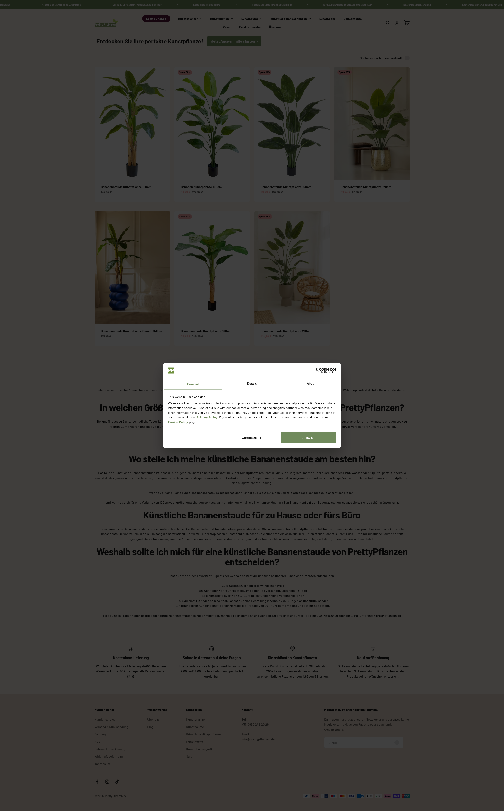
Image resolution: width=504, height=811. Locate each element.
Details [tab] (252, 383)
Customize (249, 437)
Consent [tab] (193, 384)
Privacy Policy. (207, 417)
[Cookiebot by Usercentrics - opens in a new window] (319, 370)
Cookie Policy (178, 422)
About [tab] (311, 383)
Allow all (308, 437)
